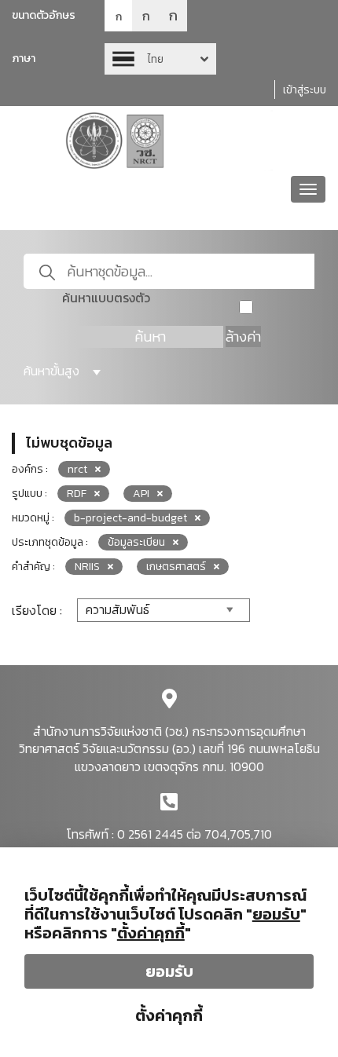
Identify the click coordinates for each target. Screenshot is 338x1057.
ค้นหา (150, 336)
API (141, 493)
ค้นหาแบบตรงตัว (106, 298)
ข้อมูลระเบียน (136, 542)
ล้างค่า (243, 336)
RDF (76, 493)
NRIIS (87, 566)
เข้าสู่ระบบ (304, 90)
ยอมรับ (169, 971)
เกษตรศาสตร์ (176, 566)
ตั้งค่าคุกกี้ (169, 1015)
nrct (77, 469)
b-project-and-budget (130, 518)
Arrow (160, 59)
